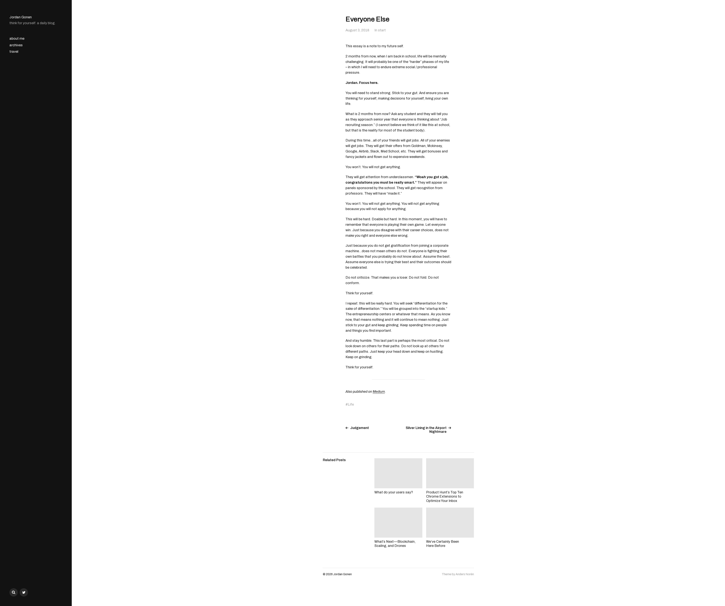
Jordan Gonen (20, 17)
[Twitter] (24, 592)
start (382, 30)
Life (351, 404)
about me (16, 38)
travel (13, 51)
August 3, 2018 (357, 30)
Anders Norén (465, 574)
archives (16, 45)
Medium (379, 391)
